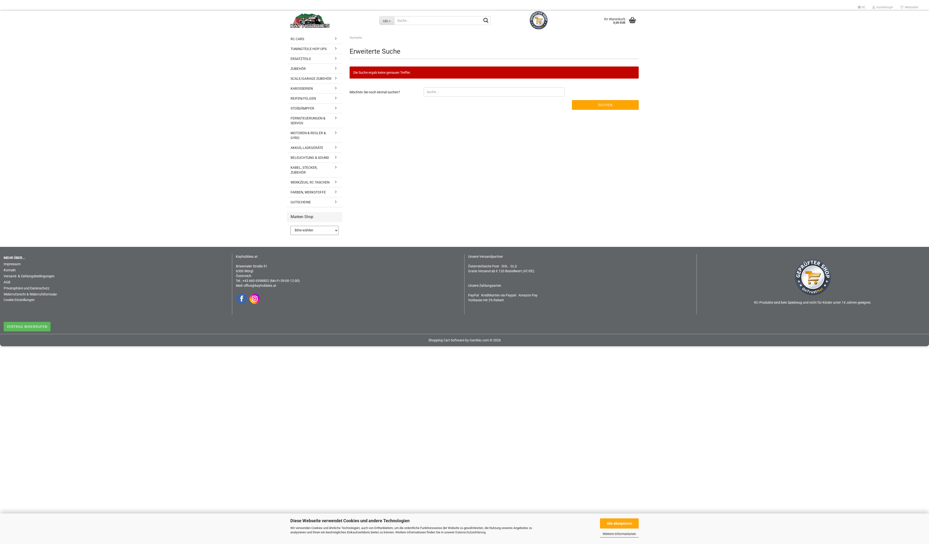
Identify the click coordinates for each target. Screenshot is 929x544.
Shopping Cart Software (446, 340)
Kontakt (10, 270)
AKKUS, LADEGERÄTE (307, 148)
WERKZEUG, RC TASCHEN (310, 182)
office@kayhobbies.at (260, 285)
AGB (7, 282)
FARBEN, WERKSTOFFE (308, 192)
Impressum (12, 264)
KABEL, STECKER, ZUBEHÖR (304, 170)
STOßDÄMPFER (302, 108)
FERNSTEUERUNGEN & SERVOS (308, 120)
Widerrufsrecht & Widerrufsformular (30, 294)
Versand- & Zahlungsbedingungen (29, 276)
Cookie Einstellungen (19, 300)
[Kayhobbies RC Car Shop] (331, 20)
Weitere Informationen (619, 534)
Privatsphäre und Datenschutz (26, 288)
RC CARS (297, 39)
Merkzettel (910, 7)
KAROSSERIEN (302, 88)
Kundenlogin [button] (884, 7)
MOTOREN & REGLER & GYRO (308, 135)
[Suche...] (486, 20)
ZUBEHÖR (298, 69)
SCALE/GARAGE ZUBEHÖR (311, 79)
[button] (861, 7)
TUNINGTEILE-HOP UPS (309, 49)
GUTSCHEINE (301, 202)
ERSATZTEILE (301, 59)
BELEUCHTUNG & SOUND (310, 158)
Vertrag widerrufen (27, 327)
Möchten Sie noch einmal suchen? (375, 92)
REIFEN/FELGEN (303, 98)
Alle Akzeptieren (619, 523)
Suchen (605, 105)
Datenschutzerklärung (470, 532)
